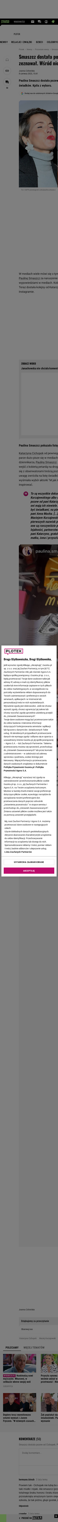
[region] (28, 761)
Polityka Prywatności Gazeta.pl (19, 767)
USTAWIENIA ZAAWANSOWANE (29, 862)
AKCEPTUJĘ (29, 871)
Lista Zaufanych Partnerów (18, 852)
